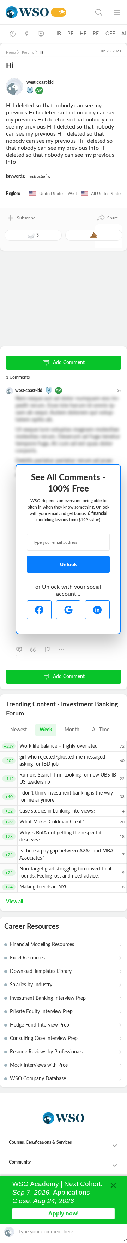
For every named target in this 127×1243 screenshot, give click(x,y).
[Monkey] (30, 90)
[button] (107, 218)
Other (61, 649)
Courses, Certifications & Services (40, 1142)
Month (72, 729)
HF (83, 33)
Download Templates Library (41, 971)
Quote (33, 649)
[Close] (113, 1185)
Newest (18, 729)
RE (96, 33)
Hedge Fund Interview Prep (39, 1025)
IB (58, 33)
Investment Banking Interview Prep (48, 998)
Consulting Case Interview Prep (44, 1038)
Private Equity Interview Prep (41, 1011)
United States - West (57, 193)
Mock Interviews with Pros (39, 1065)
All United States (106, 193)
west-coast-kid (40, 82)
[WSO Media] (41, 34)
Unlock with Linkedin (97, 609)
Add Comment (69, 362)
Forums (28, 52)
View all (14, 901)
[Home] (27, 12)
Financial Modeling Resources (42, 944)
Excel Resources (27, 958)
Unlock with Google (68, 609)
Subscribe (26, 218)
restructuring (40, 176)
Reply (19, 649)
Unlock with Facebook (39, 609)
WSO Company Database (38, 1078)
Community (20, 1162)
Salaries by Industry (31, 984)
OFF (110, 33)
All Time (100, 729)
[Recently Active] (12, 34)
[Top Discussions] (27, 34)
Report (47, 649)
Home (11, 52)
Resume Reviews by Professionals (46, 1051)
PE (70, 33)
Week (46, 729)
